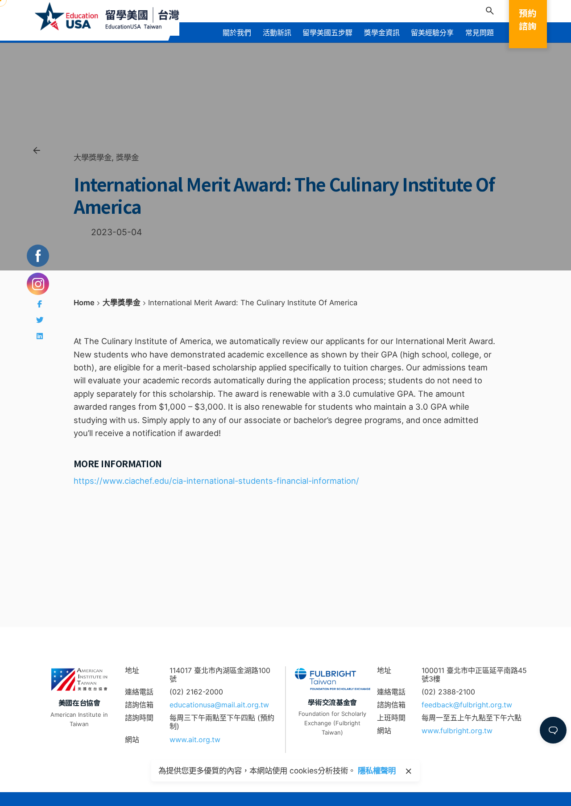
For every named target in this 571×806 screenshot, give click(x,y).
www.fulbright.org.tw (457, 730)
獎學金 (127, 157)
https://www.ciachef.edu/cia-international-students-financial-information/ (216, 481)
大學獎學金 (93, 157)
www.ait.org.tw (195, 739)
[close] (409, 771)
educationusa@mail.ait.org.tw (219, 704)
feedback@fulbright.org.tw (467, 704)
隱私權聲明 (377, 770)
